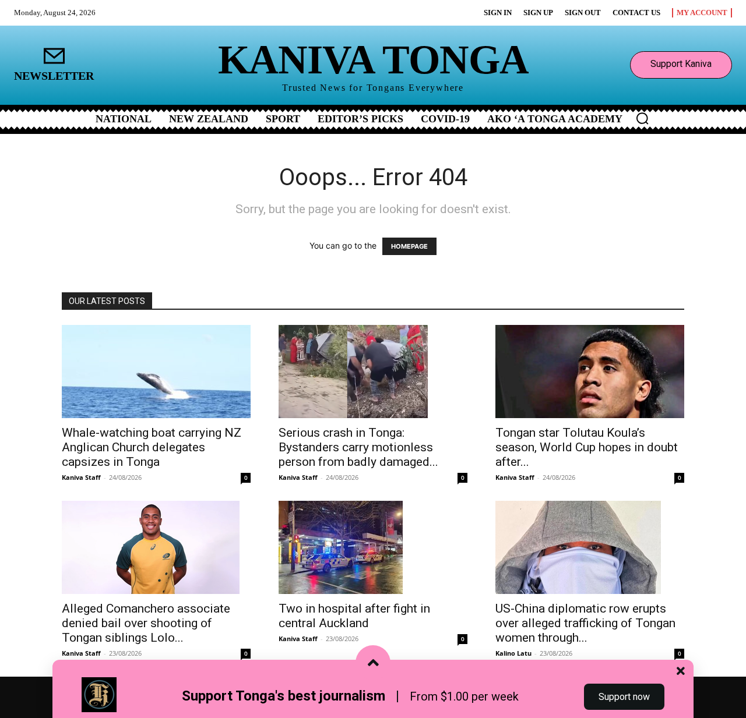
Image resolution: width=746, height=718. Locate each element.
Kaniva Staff (81, 477)
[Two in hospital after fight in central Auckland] (373, 547)
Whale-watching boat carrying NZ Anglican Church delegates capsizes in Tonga (151, 447)
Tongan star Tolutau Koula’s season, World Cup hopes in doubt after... (586, 447)
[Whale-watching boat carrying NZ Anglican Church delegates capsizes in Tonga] (156, 371)
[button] (642, 118)
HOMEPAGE (409, 246)
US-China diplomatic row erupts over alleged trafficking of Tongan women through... (585, 623)
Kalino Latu (513, 653)
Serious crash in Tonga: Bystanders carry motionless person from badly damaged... (358, 447)
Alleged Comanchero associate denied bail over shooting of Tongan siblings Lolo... (146, 623)
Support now (624, 696)
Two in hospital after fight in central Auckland (354, 616)
